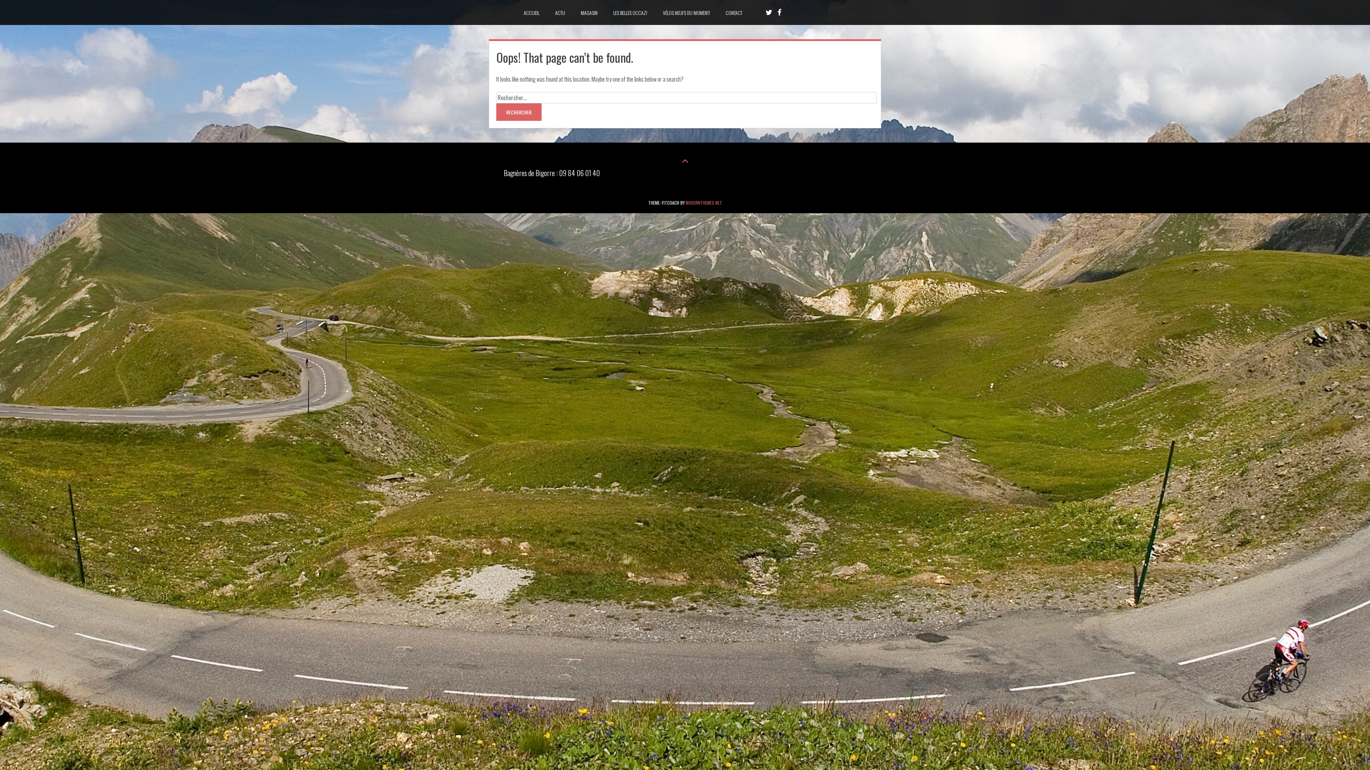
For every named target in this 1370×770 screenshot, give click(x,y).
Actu (560, 12)
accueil (531, 12)
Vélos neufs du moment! (686, 12)
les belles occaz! (630, 12)
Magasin (589, 12)
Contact (734, 12)
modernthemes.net (704, 203)
